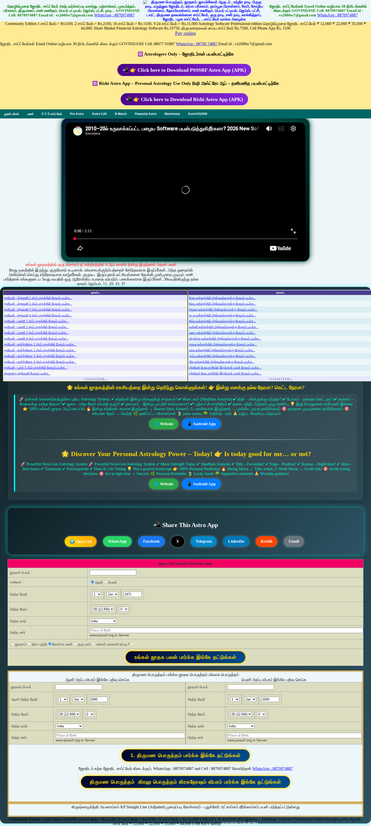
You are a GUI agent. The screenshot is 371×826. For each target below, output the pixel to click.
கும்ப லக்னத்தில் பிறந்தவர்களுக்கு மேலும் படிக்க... (222, 356)
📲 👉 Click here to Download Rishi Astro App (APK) (184, 99)
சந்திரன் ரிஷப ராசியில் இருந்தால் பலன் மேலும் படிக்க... (225, 373)
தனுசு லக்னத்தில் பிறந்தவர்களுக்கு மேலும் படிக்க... (223, 344)
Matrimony (172, 114)
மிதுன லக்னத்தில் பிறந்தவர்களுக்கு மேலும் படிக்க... (223, 309)
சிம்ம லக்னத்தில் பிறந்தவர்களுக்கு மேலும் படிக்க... (222, 321)
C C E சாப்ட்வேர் (52, 114)
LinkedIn (236, 541)
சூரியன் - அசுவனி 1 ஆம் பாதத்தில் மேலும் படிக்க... (38, 298)
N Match (121, 114)
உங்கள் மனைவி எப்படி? (112, 644)
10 (102, 378)
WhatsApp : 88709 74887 (197, 44)
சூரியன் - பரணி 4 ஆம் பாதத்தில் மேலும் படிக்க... (36, 338)
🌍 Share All (81, 541)
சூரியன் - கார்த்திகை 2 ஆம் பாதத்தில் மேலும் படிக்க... (40, 350)
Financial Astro (145, 114)
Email (294, 541)
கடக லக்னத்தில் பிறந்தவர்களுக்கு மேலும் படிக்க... (222, 315)
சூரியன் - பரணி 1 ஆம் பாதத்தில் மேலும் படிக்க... (36, 321)
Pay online (185, 33)
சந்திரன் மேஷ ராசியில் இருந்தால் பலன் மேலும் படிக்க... (225, 367)
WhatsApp (117, 541)
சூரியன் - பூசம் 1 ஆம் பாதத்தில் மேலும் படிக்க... (35, 367)
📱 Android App (201, 424)
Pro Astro (77, 114)
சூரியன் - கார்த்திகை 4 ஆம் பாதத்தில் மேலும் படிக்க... (40, 362)
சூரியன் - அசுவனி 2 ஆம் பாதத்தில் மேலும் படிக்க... (38, 304)
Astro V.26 (99, 114)
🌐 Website (163, 424)
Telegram (204, 541)
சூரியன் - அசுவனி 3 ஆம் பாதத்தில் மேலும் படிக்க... (38, 309)
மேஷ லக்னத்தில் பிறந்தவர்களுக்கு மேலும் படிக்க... (222, 298)
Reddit (266, 541)
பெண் (112, 582)
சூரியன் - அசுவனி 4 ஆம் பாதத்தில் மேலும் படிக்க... (38, 315)
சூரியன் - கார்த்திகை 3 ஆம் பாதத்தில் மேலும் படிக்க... (40, 356)
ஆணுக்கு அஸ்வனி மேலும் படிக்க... (27, 373)
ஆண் (99, 582)
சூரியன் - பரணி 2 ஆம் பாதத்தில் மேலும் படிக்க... (36, 327)
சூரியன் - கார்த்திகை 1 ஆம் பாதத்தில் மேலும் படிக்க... (40, 344)
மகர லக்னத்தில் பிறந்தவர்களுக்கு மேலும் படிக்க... (222, 350)
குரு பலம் (84, 644)
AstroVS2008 (197, 114)
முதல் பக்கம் (11, 114)
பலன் (30, 114)
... (106, 378)
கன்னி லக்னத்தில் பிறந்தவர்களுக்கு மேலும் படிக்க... (223, 327)
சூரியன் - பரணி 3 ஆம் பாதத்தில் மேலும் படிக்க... (36, 333)
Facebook (151, 541)
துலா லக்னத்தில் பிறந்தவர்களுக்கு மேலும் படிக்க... (222, 333)
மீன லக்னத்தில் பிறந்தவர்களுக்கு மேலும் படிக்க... (221, 362)
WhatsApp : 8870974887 (114, 15)
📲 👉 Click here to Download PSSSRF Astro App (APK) (184, 70)
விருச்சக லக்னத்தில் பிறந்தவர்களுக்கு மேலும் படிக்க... (225, 338)
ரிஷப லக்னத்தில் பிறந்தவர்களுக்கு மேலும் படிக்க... (222, 304)
